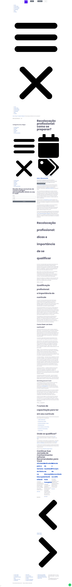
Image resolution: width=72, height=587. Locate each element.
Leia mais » (38, 491)
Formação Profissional (21, 116)
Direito (15, 129)
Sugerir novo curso (17, 579)
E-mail (14, 198)
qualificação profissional (50, 188)
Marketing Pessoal (41, 425)
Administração (16, 127)
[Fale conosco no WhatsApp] (69, 585)
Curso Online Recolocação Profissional (43, 213)
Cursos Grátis (16, 575)
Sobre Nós (27, 574)
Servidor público (16, 7)
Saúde (15, 131)
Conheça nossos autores (41, 183)
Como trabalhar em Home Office (43, 426)
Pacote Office (40, 430)
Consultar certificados (29, 579)
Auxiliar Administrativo (41, 419)
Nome (14, 195)
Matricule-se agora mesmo (47, 448)
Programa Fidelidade (29, 580)
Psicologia (15, 130)
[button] (36, 59)
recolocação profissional (41, 184)
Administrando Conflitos (42, 421)
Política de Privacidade (41, 574)
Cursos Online (16, 574)
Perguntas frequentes (29, 577)
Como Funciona (16, 8)
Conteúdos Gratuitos (17, 577)
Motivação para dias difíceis (42, 577)
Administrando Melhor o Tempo (43, 423)
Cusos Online (16, 6)
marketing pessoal (45, 386)
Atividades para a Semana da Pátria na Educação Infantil (41, 471)
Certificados (16, 9)
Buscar (26, 1)
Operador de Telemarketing (42, 428)
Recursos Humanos (17, 186)
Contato (15, 11)
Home (15, 5)
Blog (14, 10)
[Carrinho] (45, 1)
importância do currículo (48, 199)
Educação (15, 128)
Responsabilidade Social (42, 575)
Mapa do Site (40, 578)
